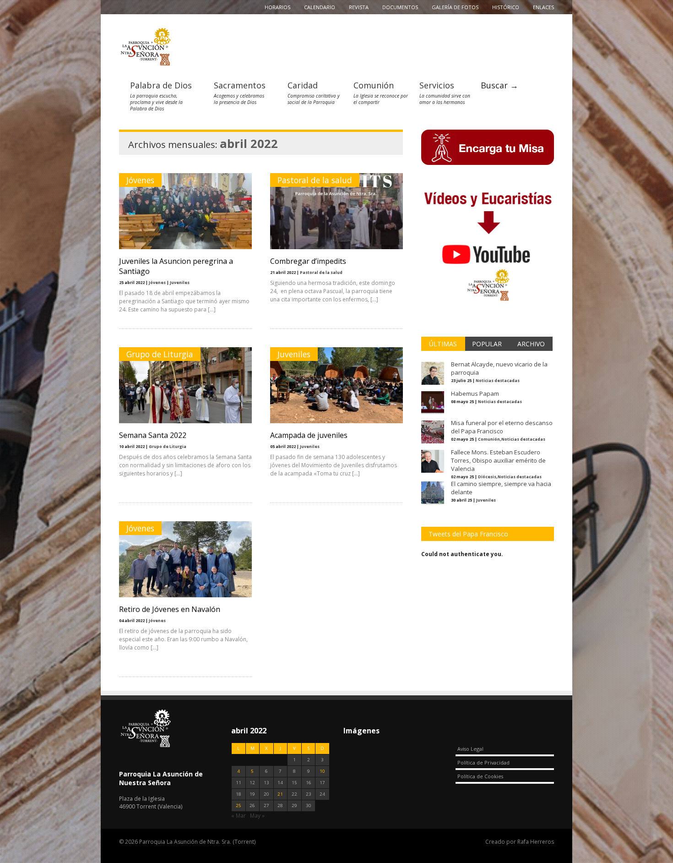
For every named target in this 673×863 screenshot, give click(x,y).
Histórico (505, 7)
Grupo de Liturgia (159, 354)
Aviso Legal (470, 748)
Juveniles (180, 282)
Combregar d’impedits (308, 261)
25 (238, 805)
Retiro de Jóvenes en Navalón (169, 609)
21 (280, 794)
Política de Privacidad (483, 762)
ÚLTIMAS (443, 343)
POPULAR (487, 343)
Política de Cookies (480, 776)
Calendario (319, 7)
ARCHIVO (531, 343)
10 (322, 771)
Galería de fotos (455, 7)
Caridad (303, 85)
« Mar (238, 815)
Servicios (436, 85)
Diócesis (487, 477)
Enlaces (543, 7)
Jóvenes (140, 180)
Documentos (400, 7)
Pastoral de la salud (314, 180)
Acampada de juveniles (308, 435)
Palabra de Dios (161, 85)
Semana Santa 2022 (152, 435)
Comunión (373, 85)
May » (257, 815)
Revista (359, 7)
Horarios (277, 7)
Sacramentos (240, 85)
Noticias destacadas (498, 380)
